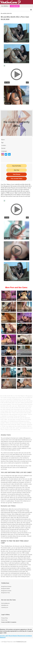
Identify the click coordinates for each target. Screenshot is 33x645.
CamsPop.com (4, 607)
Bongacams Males (5, 588)
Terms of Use (4, 620)
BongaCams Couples (6, 590)
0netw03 (20, 299)
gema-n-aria (5, 332)
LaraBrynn (4, 299)
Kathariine (4, 321)
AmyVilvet (4, 387)
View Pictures (16, 174)
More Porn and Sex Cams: (16, 287)
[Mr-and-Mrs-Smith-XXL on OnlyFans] (9, 154)
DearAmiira (20, 321)
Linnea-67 (20, 310)
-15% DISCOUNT (15, 6)
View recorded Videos (16, 178)
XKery (3, 354)
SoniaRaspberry (22, 376)
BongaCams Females (6, 586)
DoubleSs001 (5, 310)
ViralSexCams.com (21, 641)
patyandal (20, 343)
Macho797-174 (21, 365)
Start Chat (16, 170)
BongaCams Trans (5, 592)
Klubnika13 (5, 343)
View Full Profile (16, 166)
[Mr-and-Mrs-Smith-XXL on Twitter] (6, 154)
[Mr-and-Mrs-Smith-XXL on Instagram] (3, 154)
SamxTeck (4, 365)
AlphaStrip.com (4, 605)
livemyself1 (5, 376)
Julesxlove (20, 387)
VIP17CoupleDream (23, 332)
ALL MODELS (4, 6)
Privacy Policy (4, 618)
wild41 (19, 354)
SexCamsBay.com (5, 603)
